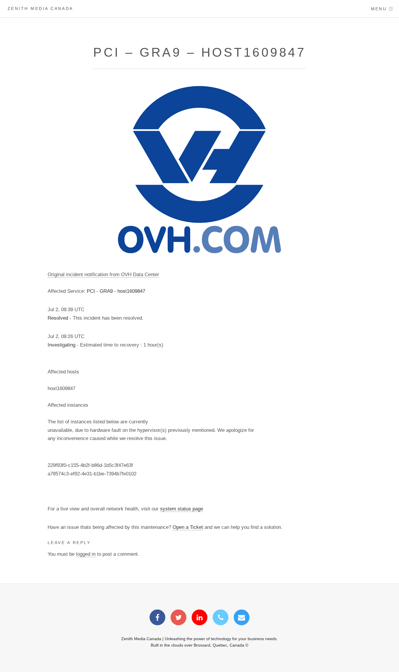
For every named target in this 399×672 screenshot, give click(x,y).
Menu (379, 8)
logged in (86, 554)
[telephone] (220, 618)
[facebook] (157, 618)
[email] (241, 618)
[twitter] (178, 618)
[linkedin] (199, 618)
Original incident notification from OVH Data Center (103, 274)
